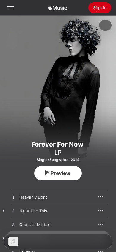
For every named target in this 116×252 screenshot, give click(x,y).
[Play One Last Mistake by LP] (13, 225)
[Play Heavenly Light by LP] (13, 197)
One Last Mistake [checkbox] (35, 224)
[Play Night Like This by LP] (13, 211)
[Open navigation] (10, 7)
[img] (57, 7)
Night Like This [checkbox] (33, 210)
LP (58, 152)
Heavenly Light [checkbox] (33, 197)
